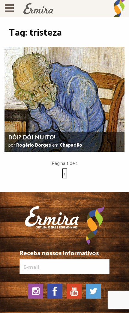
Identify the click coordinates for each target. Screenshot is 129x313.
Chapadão (71, 144)
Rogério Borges (33, 144)
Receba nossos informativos (59, 253)
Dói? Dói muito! (32, 137)
